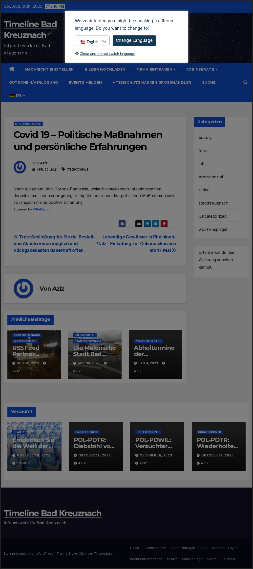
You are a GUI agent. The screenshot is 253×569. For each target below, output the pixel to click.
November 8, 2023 (33, 455)
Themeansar (104, 553)
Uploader (228, 559)
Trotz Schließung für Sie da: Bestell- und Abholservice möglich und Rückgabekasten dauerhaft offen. (54, 243)
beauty (205, 137)
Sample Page (192, 559)
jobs (203, 163)
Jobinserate (201, 69)
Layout (233, 548)
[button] (245, 82)
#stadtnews (77, 169)
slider (204, 189)
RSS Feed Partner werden (25, 354)
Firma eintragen (154, 69)
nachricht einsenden (146, 559)
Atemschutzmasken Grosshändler (152, 82)
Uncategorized (213, 216)
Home (134, 548)
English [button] (92, 42)
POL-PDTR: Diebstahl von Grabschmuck (94, 446)
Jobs (203, 548)
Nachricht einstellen (49, 69)
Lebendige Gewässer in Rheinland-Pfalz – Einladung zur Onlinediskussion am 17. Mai (135, 243)
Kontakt (217, 548)
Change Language (134, 40)
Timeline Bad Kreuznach (53, 513)
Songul (24, 463)
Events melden (85, 82)
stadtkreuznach (28, 123)
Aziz (43, 163)
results (172, 559)
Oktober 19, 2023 (95, 455)
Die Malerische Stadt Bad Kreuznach (94, 354)
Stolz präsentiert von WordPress (29, 553)
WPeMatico (41, 209)
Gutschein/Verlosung (33, 82)
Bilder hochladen (105, 69)
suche (209, 82)
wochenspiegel (25, 341)
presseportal (85, 335)
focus (204, 150)
